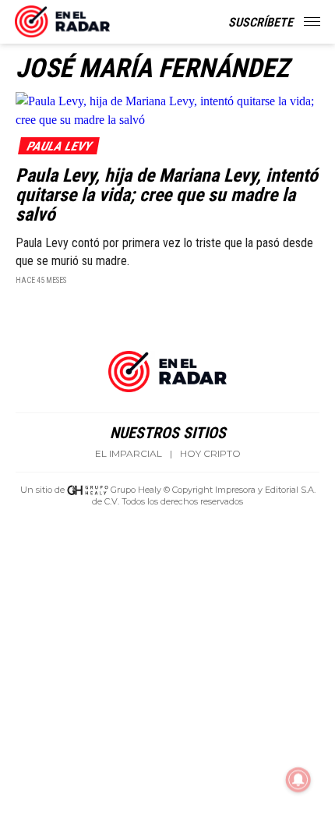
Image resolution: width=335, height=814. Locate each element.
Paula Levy (58, 146)
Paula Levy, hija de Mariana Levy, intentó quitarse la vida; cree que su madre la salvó (167, 195)
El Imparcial (128, 453)
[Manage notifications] (298, 779)
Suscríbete (260, 22)
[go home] (62, 18)
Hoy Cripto (210, 453)
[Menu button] (313, 22)
